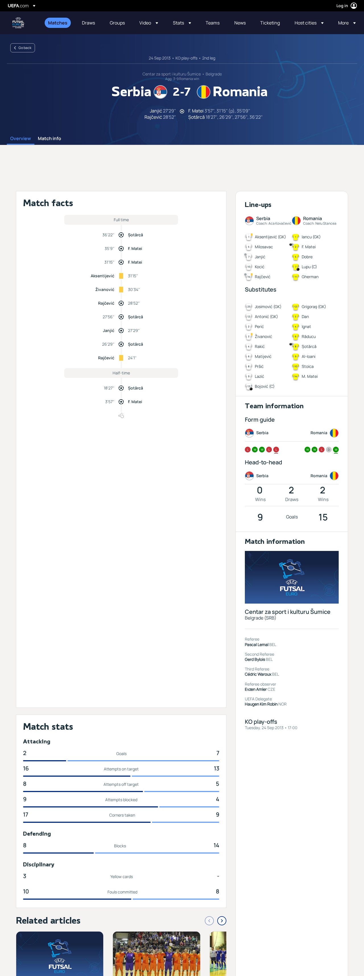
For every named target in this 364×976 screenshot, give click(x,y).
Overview (20, 138)
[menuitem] (57, 22)
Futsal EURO (19, 22)
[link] (57, 22)
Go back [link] (24, 47)
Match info (49, 138)
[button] (149, 22)
